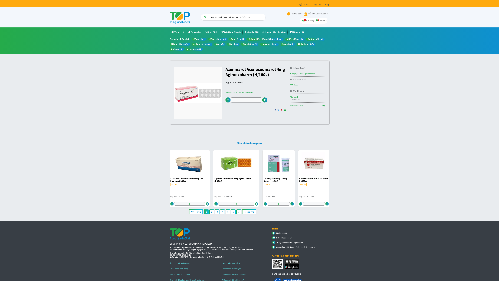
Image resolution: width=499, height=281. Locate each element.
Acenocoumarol (296, 105)
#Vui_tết (220, 44)
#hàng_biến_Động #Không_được (265, 39)
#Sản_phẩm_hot (217, 39)
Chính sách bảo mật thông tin (234, 274)
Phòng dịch (176, 49)
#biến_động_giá (295, 39)
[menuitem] (178, 32)
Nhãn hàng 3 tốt (306, 44)
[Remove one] (228, 100)
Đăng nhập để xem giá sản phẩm (239, 92)
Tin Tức (306, 5)
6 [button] (233, 212)
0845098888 (281, 233)
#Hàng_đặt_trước (180, 44)
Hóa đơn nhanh (269, 44)
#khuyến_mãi (237, 39)
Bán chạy (233, 44)
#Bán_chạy (199, 39)
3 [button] (217, 212)
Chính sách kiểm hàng (179, 269)
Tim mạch (294, 97)
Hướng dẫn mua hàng (231, 263)
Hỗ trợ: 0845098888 (318, 14)
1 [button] (206, 212)
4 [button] (222, 212)
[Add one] (264, 100)
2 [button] (211, 212)
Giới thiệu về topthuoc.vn (180, 263)
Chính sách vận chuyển (231, 269)
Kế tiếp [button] (247, 212)
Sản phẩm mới (250, 44)
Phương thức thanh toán (180, 274)
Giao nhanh (287, 44)
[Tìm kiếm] (205, 16)
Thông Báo (296, 14)
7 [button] (238, 212)
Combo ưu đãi (194, 49)
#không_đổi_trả (315, 39)
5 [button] (227, 212)
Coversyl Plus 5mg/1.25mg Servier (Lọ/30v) (275, 179)
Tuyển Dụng (323, 5)
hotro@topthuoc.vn (284, 238)
